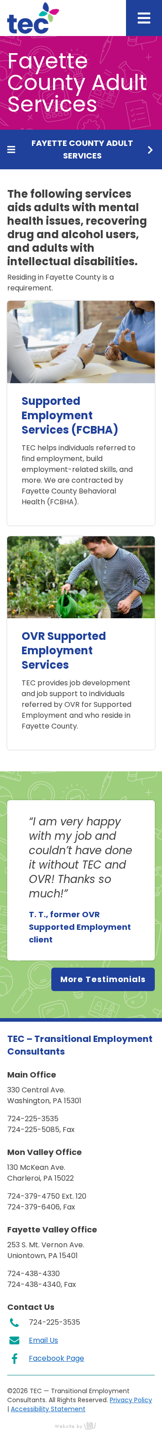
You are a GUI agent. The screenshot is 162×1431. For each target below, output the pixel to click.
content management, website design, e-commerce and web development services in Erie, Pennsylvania (81, 1425)
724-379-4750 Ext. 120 (46, 1196)
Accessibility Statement (48, 1408)
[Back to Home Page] (33, 18)
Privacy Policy (131, 1399)
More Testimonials (103, 979)
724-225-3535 (32, 1119)
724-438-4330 (33, 1273)
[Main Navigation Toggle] (144, 18)
